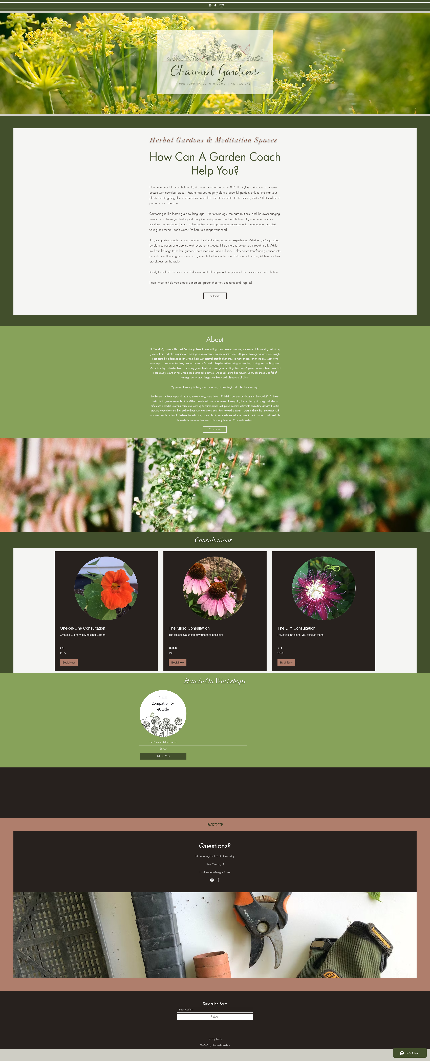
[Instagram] (210, 5)
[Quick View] (163, 713)
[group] (215, 725)
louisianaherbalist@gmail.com (215, 872)
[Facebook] (215, 5)
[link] (106, 628)
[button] (222, 5)
